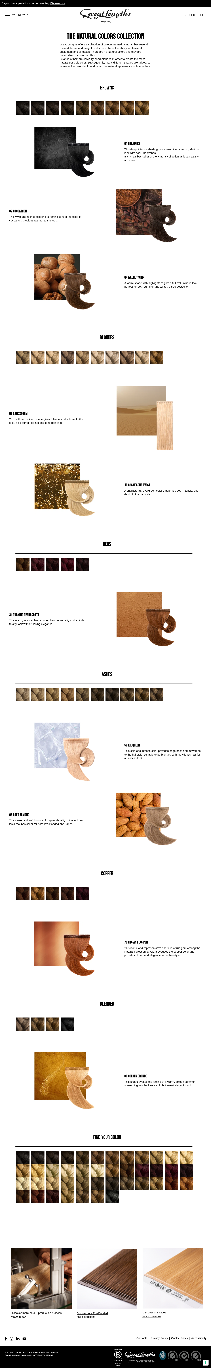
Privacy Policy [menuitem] (159, 1338)
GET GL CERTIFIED (195, 15)
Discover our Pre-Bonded (92, 1313)
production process (50, 1313)
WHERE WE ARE (22, 15)
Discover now (57, 3)
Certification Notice (118, 1364)
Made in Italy (19, 1316)
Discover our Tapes (154, 1312)
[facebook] (6, 1339)
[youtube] (24, 1339)
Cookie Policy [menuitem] (179, 1338)
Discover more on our (24, 1313)
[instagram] (11, 1339)
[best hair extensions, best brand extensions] (8, 14)
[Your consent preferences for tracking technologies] (206, 1363)
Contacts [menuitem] (141, 1338)
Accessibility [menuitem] (198, 1338)
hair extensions (86, 1316)
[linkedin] (17, 1339)
